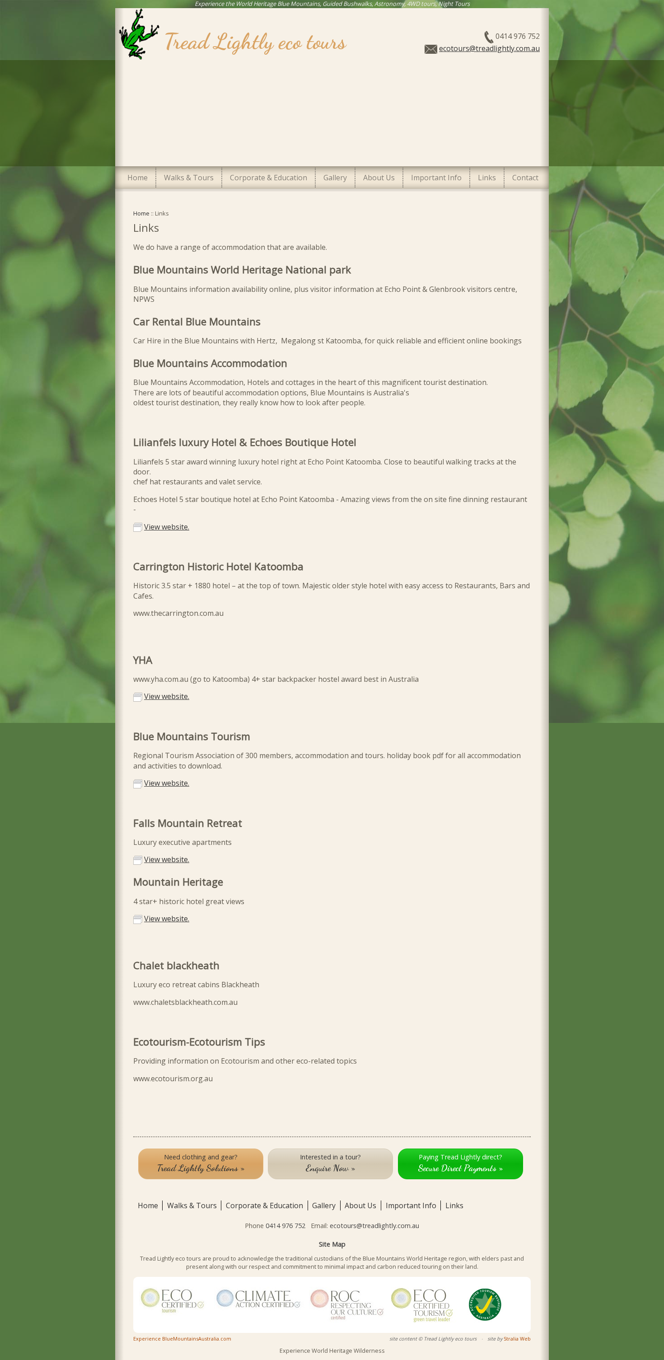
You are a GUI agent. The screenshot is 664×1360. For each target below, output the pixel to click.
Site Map (332, 1244)
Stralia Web (517, 1338)
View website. (166, 527)
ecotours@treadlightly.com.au (489, 48)
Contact (525, 178)
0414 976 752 (285, 1225)
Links (487, 178)
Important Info (436, 178)
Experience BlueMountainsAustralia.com (182, 1338)
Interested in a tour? (330, 1163)
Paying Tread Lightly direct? (460, 1163)
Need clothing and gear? (201, 1163)
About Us (379, 178)
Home (137, 178)
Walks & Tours (189, 178)
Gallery (335, 178)
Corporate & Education (268, 178)
